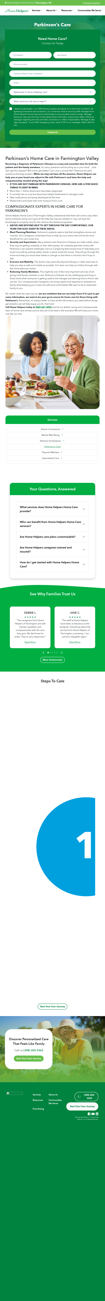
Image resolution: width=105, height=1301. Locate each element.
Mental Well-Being (50, 435)
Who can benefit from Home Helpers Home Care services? (50, 524)
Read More (30, 642)
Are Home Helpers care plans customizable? (47, 536)
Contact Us (52, 132)
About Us (50, 10)
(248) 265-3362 (33, 1050)
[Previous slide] (44, 652)
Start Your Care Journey (52, 1006)
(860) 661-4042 (43, 307)
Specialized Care (50, 458)
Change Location (91, 2)
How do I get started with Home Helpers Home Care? (49, 564)
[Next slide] (61, 652)
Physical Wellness (50, 452)
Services (36, 10)
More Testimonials (52, 660)
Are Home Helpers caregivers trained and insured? (46, 549)
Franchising (38, 1109)
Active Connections (50, 429)
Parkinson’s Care (52, 446)
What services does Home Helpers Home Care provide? (49, 509)
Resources (66, 10)
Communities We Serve (89, 10)
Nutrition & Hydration (50, 441)
